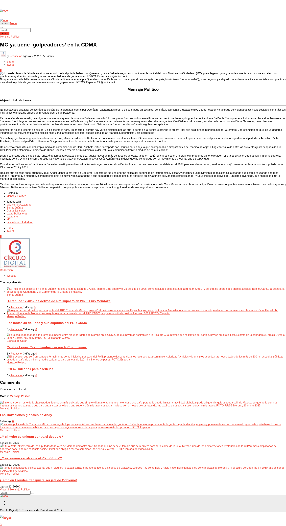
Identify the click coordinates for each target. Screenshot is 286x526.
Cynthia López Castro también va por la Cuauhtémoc (47, 347)
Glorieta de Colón (17, 340)
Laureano (12, 216)
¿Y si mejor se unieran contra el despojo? (31, 436)
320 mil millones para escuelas (30, 369)
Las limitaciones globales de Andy (26, 415)
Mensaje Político (10, 36)
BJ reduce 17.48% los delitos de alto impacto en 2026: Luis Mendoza (59, 301)
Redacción (15, 56)
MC (9, 219)
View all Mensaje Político (15, 489)
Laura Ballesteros (17, 213)
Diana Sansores (16, 210)
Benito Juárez (15, 207)
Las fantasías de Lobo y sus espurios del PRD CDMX (47, 323)
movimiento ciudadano (20, 222)
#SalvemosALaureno (19, 204)
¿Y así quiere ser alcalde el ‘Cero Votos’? (31, 458)
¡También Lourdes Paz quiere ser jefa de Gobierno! (38, 480)
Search (4, 33)
